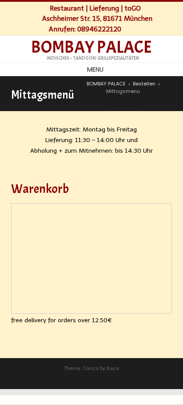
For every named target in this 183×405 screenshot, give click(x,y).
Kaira (113, 368)
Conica (91, 368)
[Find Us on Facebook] (129, 28)
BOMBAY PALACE (91, 47)
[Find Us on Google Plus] (139, 28)
